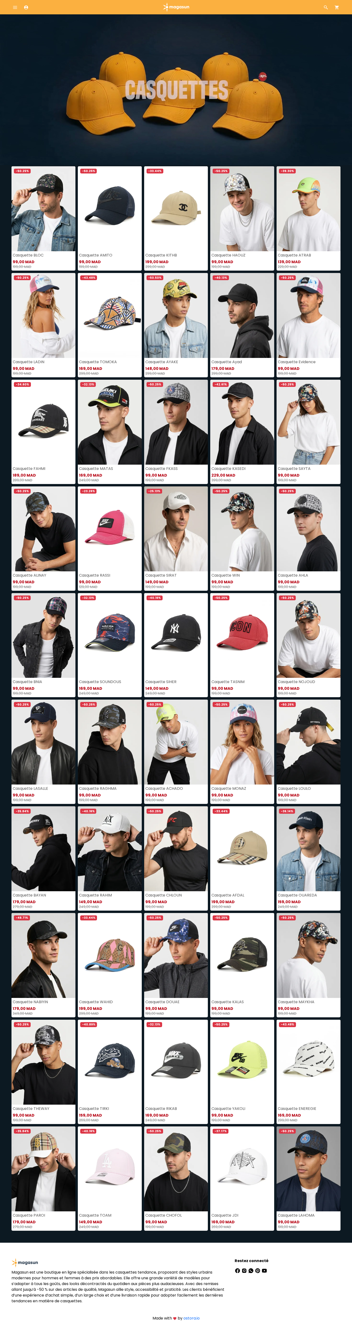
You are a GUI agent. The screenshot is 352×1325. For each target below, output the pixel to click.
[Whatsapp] (251, 1270)
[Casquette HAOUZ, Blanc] (242, 208)
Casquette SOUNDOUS (100, 682)
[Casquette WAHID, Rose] (110, 955)
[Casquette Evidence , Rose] (309, 315)
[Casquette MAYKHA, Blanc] (309, 955)
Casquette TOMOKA (98, 362)
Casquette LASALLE (30, 788)
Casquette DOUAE (162, 1002)
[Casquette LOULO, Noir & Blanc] (309, 742)
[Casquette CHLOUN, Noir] (176, 848)
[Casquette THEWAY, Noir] (43, 1062)
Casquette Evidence (297, 362)
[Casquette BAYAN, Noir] (43, 848)
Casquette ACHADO (164, 788)
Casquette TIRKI (94, 1108)
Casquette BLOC (28, 255)
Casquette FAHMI (29, 468)
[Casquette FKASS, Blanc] (176, 422)
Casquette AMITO (95, 255)
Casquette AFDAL (227, 895)
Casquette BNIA (27, 682)
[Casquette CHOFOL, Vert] (176, 1168)
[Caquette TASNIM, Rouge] (242, 635)
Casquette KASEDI (228, 468)
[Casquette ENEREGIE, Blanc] (309, 1062)
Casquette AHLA (293, 575)
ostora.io (191, 1318)
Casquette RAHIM (95, 895)
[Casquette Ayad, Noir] (242, 315)
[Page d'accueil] (176, 7)
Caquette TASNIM (227, 682)
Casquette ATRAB (294, 255)
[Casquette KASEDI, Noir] (242, 422)
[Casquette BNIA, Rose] (43, 635)
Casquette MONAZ (228, 788)
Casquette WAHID (96, 1002)
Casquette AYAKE (161, 362)
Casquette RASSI (94, 575)
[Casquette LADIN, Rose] (43, 315)
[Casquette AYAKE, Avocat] (176, 315)
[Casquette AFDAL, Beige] (242, 848)
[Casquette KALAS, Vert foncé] (242, 955)
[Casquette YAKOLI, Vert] (242, 1062)
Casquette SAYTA (294, 468)
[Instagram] (244, 1270)
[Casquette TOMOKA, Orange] (110, 315)
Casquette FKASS (161, 468)
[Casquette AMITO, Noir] (110, 208)
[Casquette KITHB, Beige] (176, 208)
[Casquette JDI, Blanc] (242, 1168)
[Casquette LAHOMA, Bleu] (309, 1168)
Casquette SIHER (160, 682)
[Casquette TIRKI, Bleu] (110, 1062)
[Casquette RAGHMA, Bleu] (110, 742)
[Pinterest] (258, 1270)
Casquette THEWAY (31, 1108)
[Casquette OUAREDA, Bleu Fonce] (309, 848)
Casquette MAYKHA (296, 1002)
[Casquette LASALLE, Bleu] (43, 742)
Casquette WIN (225, 575)
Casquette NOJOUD (296, 682)
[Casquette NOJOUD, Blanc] (309, 635)
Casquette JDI (224, 1215)
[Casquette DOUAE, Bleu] (176, 955)
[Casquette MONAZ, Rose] (242, 742)
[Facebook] (238, 1270)
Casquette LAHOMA (296, 1215)
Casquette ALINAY (29, 575)
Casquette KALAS (227, 1002)
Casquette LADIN (28, 362)
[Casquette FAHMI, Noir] (43, 422)
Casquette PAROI (29, 1215)
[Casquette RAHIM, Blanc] (110, 848)
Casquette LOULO (294, 788)
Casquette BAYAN (29, 895)
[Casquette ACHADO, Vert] (176, 742)
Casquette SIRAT (161, 575)
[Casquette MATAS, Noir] (110, 422)
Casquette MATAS (96, 468)
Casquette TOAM (95, 1215)
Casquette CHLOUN (163, 895)
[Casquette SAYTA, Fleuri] (309, 422)
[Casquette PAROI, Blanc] (43, 1168)
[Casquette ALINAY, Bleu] (43, 528)
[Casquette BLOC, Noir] (43, 208)
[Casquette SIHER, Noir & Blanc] (176, 635)
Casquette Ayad (226, 362)
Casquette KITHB (161, 255)
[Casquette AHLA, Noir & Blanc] (309, 528)
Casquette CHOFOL (163, 1215)
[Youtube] (264, 1270)
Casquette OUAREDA (297, 895)
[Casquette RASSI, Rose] (110, 528)
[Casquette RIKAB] (176, 1062)
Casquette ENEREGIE (297, 1108)
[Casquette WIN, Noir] (242, 528)
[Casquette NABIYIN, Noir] (43, 955)
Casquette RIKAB (161, 1108)
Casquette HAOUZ (228, 255)
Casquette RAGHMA (98, 788)
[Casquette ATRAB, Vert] (309, 208)
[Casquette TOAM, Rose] (110, 1168)
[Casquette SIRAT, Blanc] (176, 528)
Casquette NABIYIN (30, 1002)
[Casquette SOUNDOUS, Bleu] (110, 635)
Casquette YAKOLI (228, 1108)
